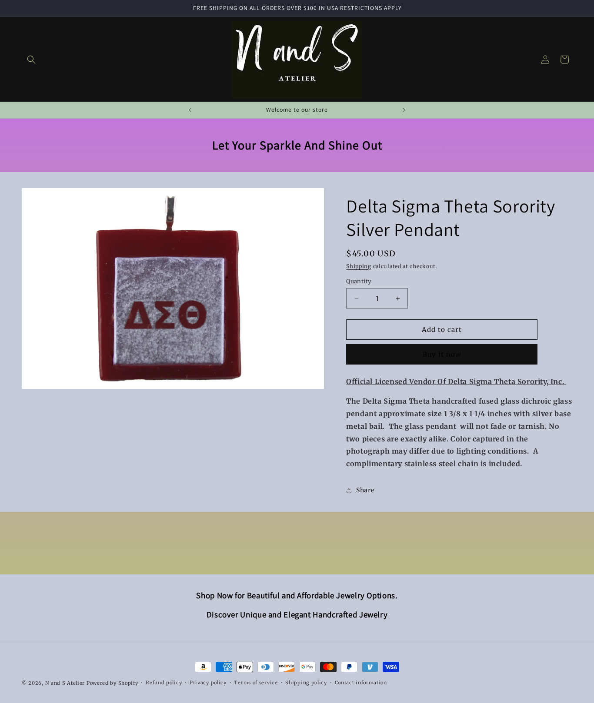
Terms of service (255, 683)
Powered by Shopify (112, 683)
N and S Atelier (66, 683)
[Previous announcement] (190, 110)
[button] (31, 59)
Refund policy (164, 683)
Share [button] (365, 490)
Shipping (358, 266)
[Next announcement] (404, 110)
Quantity (358, 281)
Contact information (361, 683)
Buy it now (442, 354)
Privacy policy (208, 683)
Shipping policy (306, 683)
